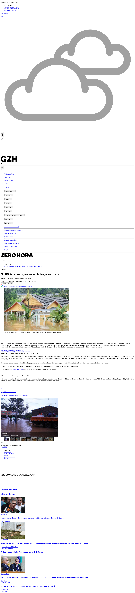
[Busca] (2, 135)
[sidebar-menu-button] (2, 133)
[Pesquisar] (2, 167)
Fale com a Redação (10, 233)
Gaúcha (6, 184)
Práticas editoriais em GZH (12, 243)
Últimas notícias (9, 174)
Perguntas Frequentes (10, 246)
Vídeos (6, 187)
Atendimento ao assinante (11, 227)
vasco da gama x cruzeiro (11, 7)
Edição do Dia (8, 180)
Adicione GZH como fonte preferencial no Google (17, 286)
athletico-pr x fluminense (11, 8)
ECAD (6, 250)
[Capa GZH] (67, 144)
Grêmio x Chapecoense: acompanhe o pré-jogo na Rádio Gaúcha (23, 266)
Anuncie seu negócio (10, 240)
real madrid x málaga (10, 10)
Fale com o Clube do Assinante (13, 230)
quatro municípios (17, 369)
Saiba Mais (4, 447)
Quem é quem (8, 237)
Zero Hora (7, 177)
